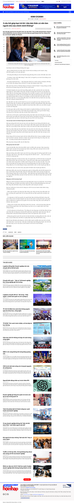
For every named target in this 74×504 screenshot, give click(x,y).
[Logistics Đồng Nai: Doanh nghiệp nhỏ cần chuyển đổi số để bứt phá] (42, 271)
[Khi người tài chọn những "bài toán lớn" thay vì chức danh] (42, 443)
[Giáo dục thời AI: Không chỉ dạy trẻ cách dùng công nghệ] (42, 343)
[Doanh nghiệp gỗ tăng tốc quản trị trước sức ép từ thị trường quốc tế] (42, 400)
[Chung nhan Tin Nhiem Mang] (66, 486)
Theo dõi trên (41, 28)
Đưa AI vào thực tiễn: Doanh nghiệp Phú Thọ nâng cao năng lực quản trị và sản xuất (43, 252)
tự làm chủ (11, 232)
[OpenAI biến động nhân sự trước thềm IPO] (42, 386)
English (57, 1)
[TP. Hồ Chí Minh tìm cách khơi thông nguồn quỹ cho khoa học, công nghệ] (42, 314)
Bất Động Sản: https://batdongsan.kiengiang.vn (62, 64)
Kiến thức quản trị (16, 28)
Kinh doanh (37, 16)
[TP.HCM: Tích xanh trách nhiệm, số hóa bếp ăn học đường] (42, 328)
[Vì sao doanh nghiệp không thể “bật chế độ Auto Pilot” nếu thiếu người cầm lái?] (42, 428)
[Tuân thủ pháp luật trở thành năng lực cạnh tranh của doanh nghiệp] (42, 414)
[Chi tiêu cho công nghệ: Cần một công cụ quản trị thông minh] (27, 244)
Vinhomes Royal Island (58, 62)
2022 (15, 232)
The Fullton (56, 60)
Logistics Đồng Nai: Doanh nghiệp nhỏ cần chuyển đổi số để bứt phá (63, 51)
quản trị (19, 232)
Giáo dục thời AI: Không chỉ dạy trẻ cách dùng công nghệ (63, 33)
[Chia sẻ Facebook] (4, 47)
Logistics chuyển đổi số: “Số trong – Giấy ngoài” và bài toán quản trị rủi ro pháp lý (64, 39)
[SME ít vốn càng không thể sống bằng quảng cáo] (42, 357)
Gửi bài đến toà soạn (25, 497)
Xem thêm (27, 479)
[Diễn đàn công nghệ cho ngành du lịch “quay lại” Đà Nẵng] (10, 244)
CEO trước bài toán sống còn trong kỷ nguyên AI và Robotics (63, 27)
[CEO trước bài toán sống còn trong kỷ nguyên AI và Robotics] (42, 371)
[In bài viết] (4, 51)
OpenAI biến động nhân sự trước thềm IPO (16, 380)
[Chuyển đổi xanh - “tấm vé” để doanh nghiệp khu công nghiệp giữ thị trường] (42, 286)
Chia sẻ (5, 229)
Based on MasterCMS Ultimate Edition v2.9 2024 (12, 502)
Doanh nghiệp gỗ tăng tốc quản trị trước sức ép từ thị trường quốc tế (63, 45)
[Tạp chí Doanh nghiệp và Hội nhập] (41, 1)
